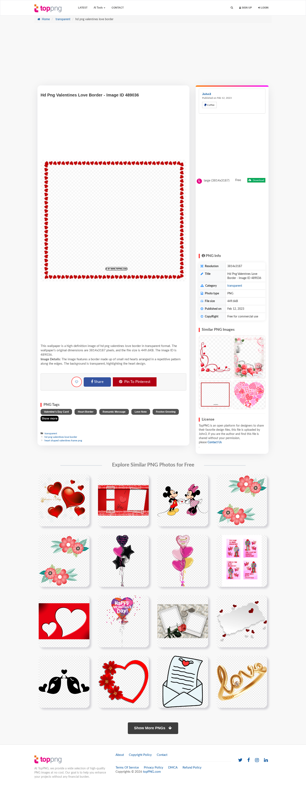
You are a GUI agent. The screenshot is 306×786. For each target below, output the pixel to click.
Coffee (210, 105)
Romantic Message (114, 411)
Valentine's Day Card (56, 411)
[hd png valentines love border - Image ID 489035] (215, 395)
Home (45, 19)
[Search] (232, 7)
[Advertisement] (153, 56)
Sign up (246, 7)
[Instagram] (257, 760)
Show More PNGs (150, 728)
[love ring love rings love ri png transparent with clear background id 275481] (241, 681)
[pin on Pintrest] (83, 479)
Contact (118, 7)
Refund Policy (192, 767)
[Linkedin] (266, 760)
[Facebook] (248, 760)
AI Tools (98, 7)
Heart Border (85, 411)
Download (258, 180)
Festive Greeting (165, 411)
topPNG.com (152, 771)
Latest (82, 7)
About (120, 754)
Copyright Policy (140, 754)
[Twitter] (240, 760)
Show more (49, 418)
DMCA (173, 767)
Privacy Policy (153, 767)
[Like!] (76, 382)
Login (264, 7)
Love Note (141, 411)
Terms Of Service (127, 767)
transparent (62, 19)
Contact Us (215, 442)
